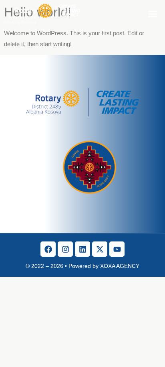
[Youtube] (117, 249)
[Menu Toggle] (153, 14)
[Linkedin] (82, 249)
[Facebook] (48, 249)
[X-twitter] (99, 249)
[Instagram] (65, 249)
